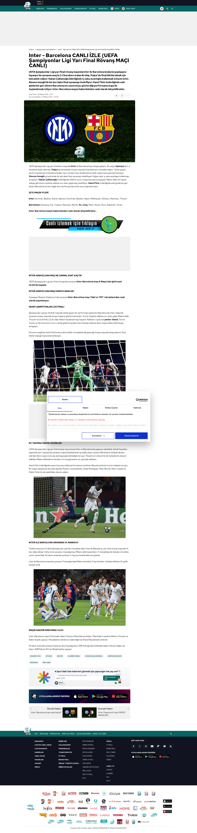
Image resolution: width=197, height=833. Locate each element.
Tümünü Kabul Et (131, 436)
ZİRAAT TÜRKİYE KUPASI (69, 763)
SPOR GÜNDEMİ (88, 749)
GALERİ (38, 763)
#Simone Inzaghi (115, 656)
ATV (107, 777)
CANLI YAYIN (130, 9)
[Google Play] (100, 696)
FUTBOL (92, 9)
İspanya (120, 166)
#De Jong (46, 662)
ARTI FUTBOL (87, 774)
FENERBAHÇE (52, 9)
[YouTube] (152, 746)
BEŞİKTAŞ (40, 9)
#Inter (60, 656)
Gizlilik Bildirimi (83, 734)
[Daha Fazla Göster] (128, 95)
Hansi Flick (93, 183)
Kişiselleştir (97, 436)
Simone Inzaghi (37, 176)
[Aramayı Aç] (171, 734)
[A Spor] (27, 6)
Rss (36, 734)
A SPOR (109, 770)
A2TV (108, 781)
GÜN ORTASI (87, 756)
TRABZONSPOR (80, 9)
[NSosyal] (164, 746)
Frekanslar (55, 734)
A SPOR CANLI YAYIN (43, 745)
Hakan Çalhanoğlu (48, 179)
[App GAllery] (119, 696)
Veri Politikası (68, 734)
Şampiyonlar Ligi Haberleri (46, 49)
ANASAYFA (39, 741)
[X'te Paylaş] (116, 95)
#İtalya (49, 656)
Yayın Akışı (44, 734)
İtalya (55, 169)
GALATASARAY (66, 9)
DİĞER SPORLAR (65, 767)
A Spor (31, 49)
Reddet (65, 399)
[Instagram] (146, 746)
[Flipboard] (158, 746)
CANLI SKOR (40, 756)
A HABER (109, 773)
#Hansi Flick (35, 656)
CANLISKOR (39, 3)
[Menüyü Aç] (172, 8)
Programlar (88, 741)
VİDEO (116, 9)
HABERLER (39, 752)
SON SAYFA (86, 763)
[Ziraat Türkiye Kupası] (162, 8)
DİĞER (108, 760)
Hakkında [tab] (137, 408)
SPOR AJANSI (87, 752)
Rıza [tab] (59, 408)
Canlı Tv (110, 766)
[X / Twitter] (139, 746)
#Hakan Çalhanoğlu (94, 656)
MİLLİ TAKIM (110, 752)
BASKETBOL (103, 9)
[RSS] (170, 746)
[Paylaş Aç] (167, 9)
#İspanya (34, 662)
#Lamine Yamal (74, 656)
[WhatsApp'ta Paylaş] (122, 95)
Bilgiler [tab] (86, 408)
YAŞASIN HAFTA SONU (90, 767)
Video (109, 741)
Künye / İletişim (99, 734)
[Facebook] (133, 746)
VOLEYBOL (110, 756)
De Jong (83, 205)
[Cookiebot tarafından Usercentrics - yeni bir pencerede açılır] (138, 400)
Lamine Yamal (111, 319)
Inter (73, 166)
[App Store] (80, 696)
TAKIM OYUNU (87, 760)
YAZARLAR (39, 760)
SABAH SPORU (87, 745)
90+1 (84, 778)
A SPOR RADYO (41, 749)
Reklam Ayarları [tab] (111, 408)
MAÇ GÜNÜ (86, 771)
